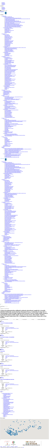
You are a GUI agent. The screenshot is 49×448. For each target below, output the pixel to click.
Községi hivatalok (5, 239)
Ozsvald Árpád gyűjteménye (8, 114)
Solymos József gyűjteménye (8, 116)
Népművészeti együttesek (6, 240)
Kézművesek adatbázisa (6, 92)
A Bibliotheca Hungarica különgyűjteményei (7, 393)
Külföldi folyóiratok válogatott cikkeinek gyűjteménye (11, 123)
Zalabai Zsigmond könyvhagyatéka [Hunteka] (10, 229)
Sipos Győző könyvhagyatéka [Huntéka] (10, 76)
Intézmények (3, 235)
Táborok (6, 142)
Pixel (23, 447)
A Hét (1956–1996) (7, 35)
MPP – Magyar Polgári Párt (6, 146)
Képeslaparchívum (5, 109)
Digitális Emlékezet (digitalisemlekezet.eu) (10, 248)
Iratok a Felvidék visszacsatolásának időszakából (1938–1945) (12, 23)
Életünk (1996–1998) (7, 189)
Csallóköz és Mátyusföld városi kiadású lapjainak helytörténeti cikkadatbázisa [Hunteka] (15, 266)
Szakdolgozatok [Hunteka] (8, 61)
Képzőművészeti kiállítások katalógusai (9, 87)
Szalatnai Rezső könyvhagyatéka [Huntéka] (10, 224)
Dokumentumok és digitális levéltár (7, 16)
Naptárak (6, 233)
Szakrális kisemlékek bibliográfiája (9, 126)
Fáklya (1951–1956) (7, 181)
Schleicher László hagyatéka (8, 75)
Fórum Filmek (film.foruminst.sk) (9, 98)
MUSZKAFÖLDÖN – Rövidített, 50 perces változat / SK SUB (12, 244)
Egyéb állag (6, 283)
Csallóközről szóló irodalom (8, 122)
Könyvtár (3, 263)
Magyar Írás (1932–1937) (8, 39)
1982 (8, 356)
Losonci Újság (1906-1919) (8, 38)
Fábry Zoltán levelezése (8, 53)
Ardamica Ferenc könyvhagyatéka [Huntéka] (10, 211)
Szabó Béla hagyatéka (7, 222)
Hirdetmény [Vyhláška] (8, 29)
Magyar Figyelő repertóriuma (8, 281)
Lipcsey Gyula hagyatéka (8, 73)
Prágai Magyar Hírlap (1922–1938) (9, 40)
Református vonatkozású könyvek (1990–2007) (10, 125)
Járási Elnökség (7, 285)
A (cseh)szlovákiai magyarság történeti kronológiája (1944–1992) (13, 300)
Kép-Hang (3, 95)
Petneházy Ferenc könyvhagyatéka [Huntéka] (10, 220)
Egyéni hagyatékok (5, 209)
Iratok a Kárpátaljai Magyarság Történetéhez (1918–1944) (12, 24)
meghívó (6, 342)
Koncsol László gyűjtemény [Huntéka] (9, 60)
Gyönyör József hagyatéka (8, 213)
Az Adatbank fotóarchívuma (8, 246)
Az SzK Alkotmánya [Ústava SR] (9, 28)
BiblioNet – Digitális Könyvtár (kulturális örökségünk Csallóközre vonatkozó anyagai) (15, 47)
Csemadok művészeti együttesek (7, 91)
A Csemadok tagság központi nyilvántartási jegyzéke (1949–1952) (13, 163)
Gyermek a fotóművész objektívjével (6, 365)
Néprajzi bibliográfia (7, 270)
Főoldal (1, 446)
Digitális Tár (3, 179)
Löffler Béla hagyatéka (7, 74)
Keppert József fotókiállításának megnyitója (7, 379)
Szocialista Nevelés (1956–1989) (9, 43)
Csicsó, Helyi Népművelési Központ (11, 328)
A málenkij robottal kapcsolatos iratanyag (10, 19)
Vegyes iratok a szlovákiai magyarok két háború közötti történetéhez (13, 172)
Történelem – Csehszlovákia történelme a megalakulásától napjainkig (13, 298)
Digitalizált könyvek (5, 192)
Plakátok (6, 89)
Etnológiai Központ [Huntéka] (8, 132)
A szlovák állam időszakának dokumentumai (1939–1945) (12, 20)
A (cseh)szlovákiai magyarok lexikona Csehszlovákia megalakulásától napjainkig (13, 148)
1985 (8, 384)
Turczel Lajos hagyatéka (8, 79)
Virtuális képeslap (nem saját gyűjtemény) (10, 117)
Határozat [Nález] (7, 174)
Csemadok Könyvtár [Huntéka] (9, 58)
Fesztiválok (6, 138)
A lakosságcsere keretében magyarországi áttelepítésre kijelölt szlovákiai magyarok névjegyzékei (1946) (17, 18)
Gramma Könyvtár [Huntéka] (8, 205)
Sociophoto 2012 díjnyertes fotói (9, 104)
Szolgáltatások (3, 8)
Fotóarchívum (5, 100)
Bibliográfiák (5, 118)
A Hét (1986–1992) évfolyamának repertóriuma (10, 279)
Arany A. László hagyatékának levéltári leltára (10, 65)
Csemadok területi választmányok (7, 237)
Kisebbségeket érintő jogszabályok (7, 27)
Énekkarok (6, 290)
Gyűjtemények (3, 56)
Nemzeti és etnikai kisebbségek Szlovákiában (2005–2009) (12, 157)
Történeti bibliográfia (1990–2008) (9, 128)
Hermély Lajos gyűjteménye (8, 112)
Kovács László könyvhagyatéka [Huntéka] (10, 218)
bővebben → (1, 377)
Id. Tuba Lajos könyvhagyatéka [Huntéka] (10, 216)
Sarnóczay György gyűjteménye (9, 261)
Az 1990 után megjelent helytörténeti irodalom (10, 120)
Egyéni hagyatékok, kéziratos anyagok (9, 168)
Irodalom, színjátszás (7, 139)
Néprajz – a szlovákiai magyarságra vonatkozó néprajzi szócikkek (13, 150)
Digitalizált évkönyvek (7, 198)
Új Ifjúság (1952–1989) (8, 44)
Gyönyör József (7, 268)
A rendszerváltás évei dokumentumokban (10, 165)
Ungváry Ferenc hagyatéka (8, 226)
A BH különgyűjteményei (6, 202)
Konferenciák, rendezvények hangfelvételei (10, 106)
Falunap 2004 (2, 351)
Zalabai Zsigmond (7, 130)
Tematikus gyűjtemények (6, 231)
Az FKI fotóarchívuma (7, 102)
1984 (8, 342)
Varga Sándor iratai (7, 81)
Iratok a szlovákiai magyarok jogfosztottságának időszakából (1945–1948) (14, 25)
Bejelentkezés (2, 11)
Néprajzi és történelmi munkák (8, 49)
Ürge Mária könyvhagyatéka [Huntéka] (9, 85)
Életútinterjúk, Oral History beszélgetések (10, 108)
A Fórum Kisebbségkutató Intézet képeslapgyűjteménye (11, 255)
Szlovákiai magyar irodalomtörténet (9, 50)
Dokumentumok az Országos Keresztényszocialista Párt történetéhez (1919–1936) (15, 22)
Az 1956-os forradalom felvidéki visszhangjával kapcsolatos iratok (13, 21)
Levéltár (3, 136)
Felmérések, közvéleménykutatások (9, 105)
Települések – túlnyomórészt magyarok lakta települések (11, 152)
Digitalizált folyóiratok (6, 34)
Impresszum (3, 3)
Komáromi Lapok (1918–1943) (9, 37)
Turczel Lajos (6, 127)
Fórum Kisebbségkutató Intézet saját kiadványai (10, 48)
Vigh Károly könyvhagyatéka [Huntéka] (10, 82)
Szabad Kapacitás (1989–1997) (8, 187)
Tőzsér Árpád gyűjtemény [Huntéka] (9, 62)
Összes (6, 178)
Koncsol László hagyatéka (8, 72)
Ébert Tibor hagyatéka (7, 84)
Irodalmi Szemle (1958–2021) (8, 36)
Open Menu (2, 14)
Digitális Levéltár (4, 161)
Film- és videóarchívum (6, 96)
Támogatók (3, 4)
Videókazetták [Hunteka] (8, 63)
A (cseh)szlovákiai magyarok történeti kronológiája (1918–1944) (12, 154)
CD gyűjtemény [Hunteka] (8, 57)
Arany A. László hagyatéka (8, 64)
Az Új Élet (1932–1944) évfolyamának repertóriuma (11, 134)
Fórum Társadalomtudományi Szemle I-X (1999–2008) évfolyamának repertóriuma (15, 135)
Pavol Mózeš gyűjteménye (8, 115)
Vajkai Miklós (6, 129)
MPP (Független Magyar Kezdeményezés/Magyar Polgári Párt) (12, 26)
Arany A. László (7, 119)
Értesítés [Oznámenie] (7, 32)
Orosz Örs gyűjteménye (8, 259)
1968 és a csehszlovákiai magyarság (9, 17)
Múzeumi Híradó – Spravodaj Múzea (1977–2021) (11, 194)
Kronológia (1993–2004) (8, 156)
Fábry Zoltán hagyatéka (8, 67)
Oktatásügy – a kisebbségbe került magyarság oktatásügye (12, 296)
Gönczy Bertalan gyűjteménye (8, 257)
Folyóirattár (6, 59)
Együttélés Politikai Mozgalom (7, 145)
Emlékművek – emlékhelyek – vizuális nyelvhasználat (11, 103)
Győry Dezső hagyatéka (8, 68)
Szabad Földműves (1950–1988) (9, 41)
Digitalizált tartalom (5, 52)
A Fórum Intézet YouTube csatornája (9, 97)
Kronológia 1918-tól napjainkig (7, 153)
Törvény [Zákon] (7, 176)
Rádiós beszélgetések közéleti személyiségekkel (10, 253)
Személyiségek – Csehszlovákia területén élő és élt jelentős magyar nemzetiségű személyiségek (16, 151)
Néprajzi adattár (7, 88)
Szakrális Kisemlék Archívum (8, 55)
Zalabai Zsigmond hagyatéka (8, 83)
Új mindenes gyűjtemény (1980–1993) (9, 51)
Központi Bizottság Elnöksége (8, 141)
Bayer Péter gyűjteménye (8, 110)
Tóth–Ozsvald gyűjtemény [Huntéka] (9, 207)
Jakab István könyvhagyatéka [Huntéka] (10, 71)
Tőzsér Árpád (6, 274)
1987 (6, 328)
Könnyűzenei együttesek (6, 93)
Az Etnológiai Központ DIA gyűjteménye (10, 101)
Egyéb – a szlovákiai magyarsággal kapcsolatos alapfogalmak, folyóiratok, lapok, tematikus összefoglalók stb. (18, 294)
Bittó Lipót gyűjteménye (8, 111)
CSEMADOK (5, 137)
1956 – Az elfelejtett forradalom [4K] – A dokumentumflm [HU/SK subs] (14, 242)
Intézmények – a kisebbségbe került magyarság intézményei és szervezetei (14, 149)
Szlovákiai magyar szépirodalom (9, 196)
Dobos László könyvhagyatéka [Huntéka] (10, 66)
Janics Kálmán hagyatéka (6, 403)
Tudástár (3, 147)
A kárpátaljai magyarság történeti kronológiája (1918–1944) (12, 301)
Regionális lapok (7, 200)
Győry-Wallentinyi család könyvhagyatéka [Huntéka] (11, 69)
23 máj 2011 (2, 321)
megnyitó (17, 328)
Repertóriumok (5, 133)
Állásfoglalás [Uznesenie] (8, 31)
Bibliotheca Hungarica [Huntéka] (9, 277)
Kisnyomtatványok (7, 54)
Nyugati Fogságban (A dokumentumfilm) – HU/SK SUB (12, 99)
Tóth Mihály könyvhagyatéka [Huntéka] (10, 80)
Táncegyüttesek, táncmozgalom (9, 143)
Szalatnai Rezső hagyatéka (8, 78)
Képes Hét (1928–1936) (8, 183)
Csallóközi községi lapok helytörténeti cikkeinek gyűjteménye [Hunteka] (13, 121)
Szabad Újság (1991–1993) (8, 42)
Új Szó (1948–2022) (7, 45)
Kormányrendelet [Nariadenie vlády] (9, 30)
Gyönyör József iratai (6, 400)
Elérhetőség (3, 2)
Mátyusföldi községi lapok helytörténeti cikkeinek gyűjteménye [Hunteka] (14, 124)
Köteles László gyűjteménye (8, 113)
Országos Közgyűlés (7, 287)
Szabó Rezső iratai (7, 77)
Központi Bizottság (7, 140)
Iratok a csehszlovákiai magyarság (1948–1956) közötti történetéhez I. (13, 170)
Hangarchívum (5, 250)
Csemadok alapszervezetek (6, 90)
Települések (3, 292)
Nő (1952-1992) (7, 185)
